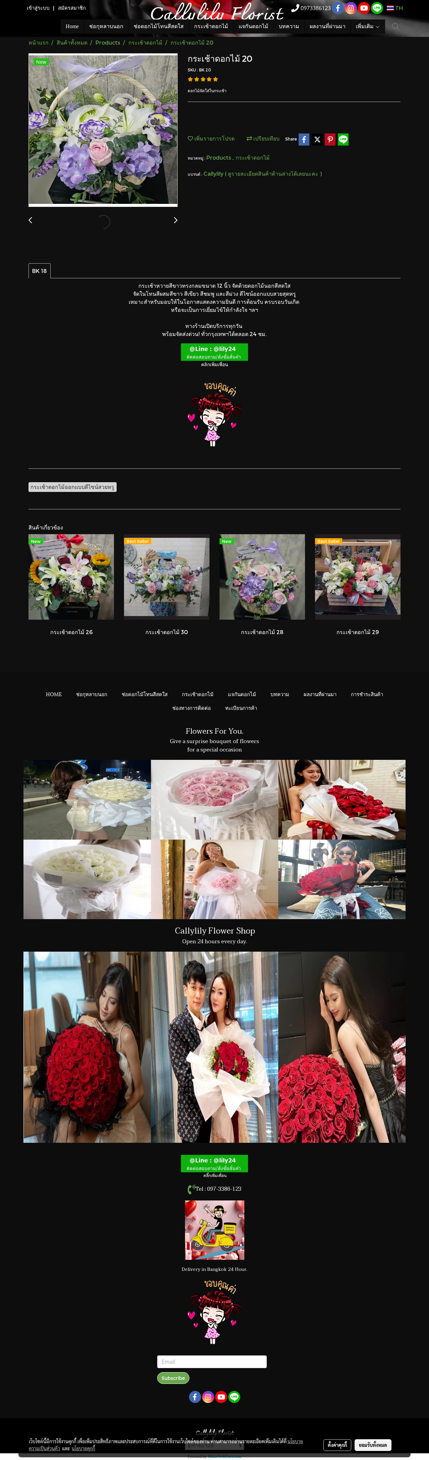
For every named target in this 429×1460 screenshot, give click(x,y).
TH (398, 8)
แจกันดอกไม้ (253, 26)
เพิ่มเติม (365, 26)
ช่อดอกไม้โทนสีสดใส (159, 26)
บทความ (289, 26)
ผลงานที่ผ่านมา (328, 26)
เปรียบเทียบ (266, 138)
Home (72, 26)
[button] (395, 26)
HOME (54, 694)
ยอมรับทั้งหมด (373, 1445)
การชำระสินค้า (367, 694)
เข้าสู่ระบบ (38, 8)
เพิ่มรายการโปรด (214, 138)
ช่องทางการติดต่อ (191, 708)
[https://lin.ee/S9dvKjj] (214, 351)
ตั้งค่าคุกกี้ (337, 1445)
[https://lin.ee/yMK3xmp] (214, 1163)
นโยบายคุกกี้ (83, 1448)
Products (219, 157)
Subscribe (173, 1378)
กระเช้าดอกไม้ (211, 26)
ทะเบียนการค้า (241, 708)
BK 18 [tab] (39, 271)
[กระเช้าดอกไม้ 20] (103, 130)
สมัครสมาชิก (72, 8)
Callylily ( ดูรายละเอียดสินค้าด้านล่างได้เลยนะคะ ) (262, 173)
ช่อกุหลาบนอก (106, 26)
